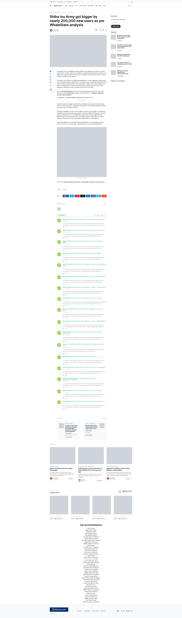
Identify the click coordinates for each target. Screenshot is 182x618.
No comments (69, 437)
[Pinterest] (127, 611)
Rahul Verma (55, 30)
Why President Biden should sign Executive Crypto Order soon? (91, 427)
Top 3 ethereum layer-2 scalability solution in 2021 (124, 63)
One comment (89, 435)
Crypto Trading (53, 12)
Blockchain (80, 466)
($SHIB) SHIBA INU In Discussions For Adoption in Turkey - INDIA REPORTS (84, 321)
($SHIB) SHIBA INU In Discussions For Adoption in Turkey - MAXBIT (82, 253)
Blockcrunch (58, 6)
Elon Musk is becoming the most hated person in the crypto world (124, 46)
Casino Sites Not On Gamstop (91, 574)
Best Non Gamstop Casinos (91, 554)
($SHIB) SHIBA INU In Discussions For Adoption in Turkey (79, 356)
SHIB (59, 189)
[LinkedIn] (131, 611)
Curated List (75, 1)
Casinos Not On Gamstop (91, 569)
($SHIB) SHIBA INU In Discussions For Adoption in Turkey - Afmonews (83, 401)
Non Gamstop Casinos (91, 533)
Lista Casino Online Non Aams (91, 579)
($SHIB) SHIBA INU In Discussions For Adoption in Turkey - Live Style (83, 298)
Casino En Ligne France (91, 581)
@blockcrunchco (127, 491)
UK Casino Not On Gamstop (91, 547)
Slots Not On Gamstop (91, 550)
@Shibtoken (69, 91)
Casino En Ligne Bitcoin (91, 576)
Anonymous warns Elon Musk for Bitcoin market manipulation (124, 37)
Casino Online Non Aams (91, 561)
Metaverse (67, 423)
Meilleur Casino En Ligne (91, 598)
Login (105, 203)
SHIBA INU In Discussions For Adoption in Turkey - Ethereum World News (84, 219)
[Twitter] (121, 611)
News (58, 12)
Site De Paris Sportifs (91, 586)
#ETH (72, 93)
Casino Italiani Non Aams (91, 538)
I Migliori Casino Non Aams (91, 573)
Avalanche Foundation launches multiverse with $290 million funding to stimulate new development (71, 428)
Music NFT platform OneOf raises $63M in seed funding (118, 469)
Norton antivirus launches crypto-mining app (61, 469)
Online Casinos (91, 545)
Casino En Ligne (91, 593)
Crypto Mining (53, 466)
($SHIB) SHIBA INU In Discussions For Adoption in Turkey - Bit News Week (84, 276)
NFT (118, 466)
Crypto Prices (53, 1)
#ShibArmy (95, 93)
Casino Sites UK (91, 564)
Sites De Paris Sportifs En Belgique (91, 578)
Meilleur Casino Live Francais (91, 543)
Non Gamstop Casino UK (91, 549)
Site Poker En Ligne (91, 600)
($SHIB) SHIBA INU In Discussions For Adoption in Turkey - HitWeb (82, 390)
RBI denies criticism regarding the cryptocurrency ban (122, 72)
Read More (71, 478)
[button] (131, 1)
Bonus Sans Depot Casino (91, 588)
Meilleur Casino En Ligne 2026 (91, 590)
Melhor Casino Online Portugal (91, 562)
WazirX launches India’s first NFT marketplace (123, 55)
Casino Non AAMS (91, 531)
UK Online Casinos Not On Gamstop (91, 540)
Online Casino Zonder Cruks (91, 557)
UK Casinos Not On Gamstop (91, 537)
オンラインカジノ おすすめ (91, 559)
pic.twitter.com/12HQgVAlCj (64, 94)
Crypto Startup (110, 466)
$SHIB (63, 91)
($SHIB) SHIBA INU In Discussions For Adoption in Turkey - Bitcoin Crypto (84, 230)
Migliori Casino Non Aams (91, 542)
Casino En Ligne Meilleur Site (91, 566)
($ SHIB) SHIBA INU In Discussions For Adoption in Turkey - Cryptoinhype (84, 367)
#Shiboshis (101, 93)
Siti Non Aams (91, 528)
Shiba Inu (94, 80)
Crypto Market (60, 1)
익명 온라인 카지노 (91, 584)
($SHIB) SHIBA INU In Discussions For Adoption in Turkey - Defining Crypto (84, 287)
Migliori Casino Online (91, 530)
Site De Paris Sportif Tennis (91, 583)
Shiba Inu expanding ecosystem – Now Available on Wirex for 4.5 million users (84, 182)
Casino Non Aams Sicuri (91, 591)
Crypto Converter (68, 1)
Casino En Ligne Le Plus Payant (91, 602)
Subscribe (116, 26)
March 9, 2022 (89, 97)
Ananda (83, 479)
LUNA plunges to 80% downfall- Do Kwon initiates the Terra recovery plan (90, 470)
